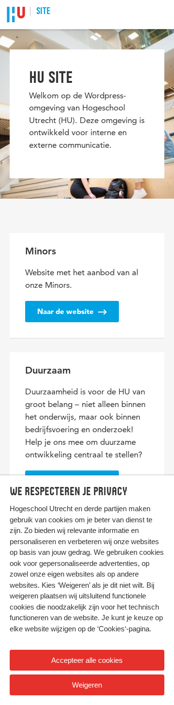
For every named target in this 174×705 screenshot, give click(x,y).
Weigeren (87, 685)
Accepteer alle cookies (87, 660)
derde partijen (105, 508)
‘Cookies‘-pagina (123, 629)
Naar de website (66, 311)
